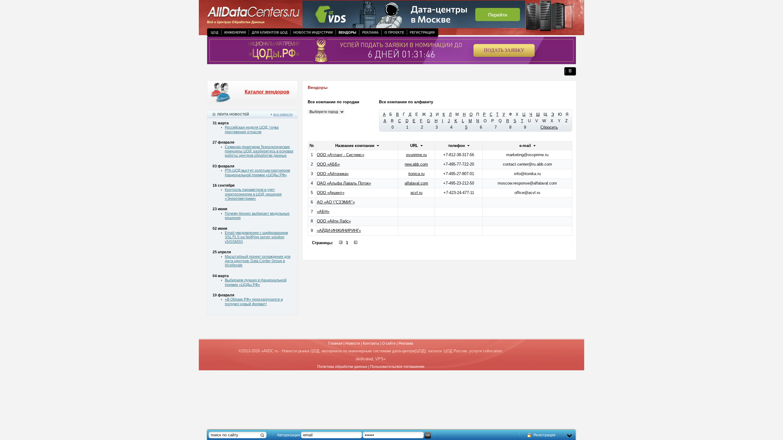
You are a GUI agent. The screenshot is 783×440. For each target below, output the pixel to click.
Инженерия (235, 32)
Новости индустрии (313, 32)
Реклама (370, 32)
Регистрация (422, 32)
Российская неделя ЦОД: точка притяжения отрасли (252, 129)
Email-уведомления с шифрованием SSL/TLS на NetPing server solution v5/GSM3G (256, 237)
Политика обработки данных (342, 367)
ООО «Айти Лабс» (334, 221)
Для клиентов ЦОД (270, 32)
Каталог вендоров (267, 91)
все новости (282, 114)
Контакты (371, 343)
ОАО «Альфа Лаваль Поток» (344, 183)
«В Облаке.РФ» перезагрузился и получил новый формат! (254, 301)
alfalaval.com (416, 183)
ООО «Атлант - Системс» (340, 154)
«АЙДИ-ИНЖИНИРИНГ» (339, 230)
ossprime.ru (416, 154)
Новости (352, 343)
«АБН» (323, 211)
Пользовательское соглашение (397, 367)
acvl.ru (416, 192)
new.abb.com (416, 164)
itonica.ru (416, 173)
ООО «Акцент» (330, 192)
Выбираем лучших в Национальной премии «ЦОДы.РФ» (256, 282)
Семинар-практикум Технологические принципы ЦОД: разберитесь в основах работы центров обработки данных (259, 151)
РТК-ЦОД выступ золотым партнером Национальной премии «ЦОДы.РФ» (257, 172)
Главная (335, 343)
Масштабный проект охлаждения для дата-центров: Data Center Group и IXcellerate (258, 261)
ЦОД (214, 32)
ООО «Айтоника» (333, 173)
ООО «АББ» (328, 164)
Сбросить (549, 127)
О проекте (394, 32)
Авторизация (288, 435)
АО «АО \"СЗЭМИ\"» (336, 202)
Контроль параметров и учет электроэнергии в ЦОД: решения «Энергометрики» (253, 194)
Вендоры (347, 32)
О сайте (389, 343)
